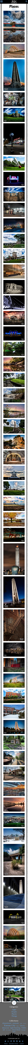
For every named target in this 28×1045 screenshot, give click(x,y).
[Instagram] (14, 1041)
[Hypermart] (14, 26)
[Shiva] (14, 535)
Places (14, 1014)
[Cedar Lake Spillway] (14, 395)
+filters (14, 9)
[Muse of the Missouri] (14, 948)
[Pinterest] (11, 1041)
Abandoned (6, 1023)
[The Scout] (14, 225)
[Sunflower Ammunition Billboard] (14, 681)
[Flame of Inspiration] (14, 559)
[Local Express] (14, 665)
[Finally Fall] (14, 519)
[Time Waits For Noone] (14, 139)
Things (14, 1016)
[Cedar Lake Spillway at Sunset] (14, 364)
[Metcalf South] (14, 271)
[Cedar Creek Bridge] (14, 349)
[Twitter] (5, 1041)
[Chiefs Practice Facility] (14, 504)
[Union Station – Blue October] (14, 333)
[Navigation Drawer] (2, 2)
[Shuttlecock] (14, 163)
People (14, 1012)
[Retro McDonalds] (14, 917)
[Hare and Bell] (14, 712)
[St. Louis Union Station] (14, 457)
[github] (17, 1041)
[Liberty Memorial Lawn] (14, 488)
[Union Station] (14, 789)
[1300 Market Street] (14, 287)
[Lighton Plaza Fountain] (14, 758)
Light (14, 1010)
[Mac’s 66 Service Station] (14, 210)
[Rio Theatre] (14, 179)
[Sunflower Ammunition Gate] (14, 773)
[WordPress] (19, 1041)
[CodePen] (22, 1041)
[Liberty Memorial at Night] (14, 893)
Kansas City (9, 1025)
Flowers (24, 1023)
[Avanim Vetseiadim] (14, 727)
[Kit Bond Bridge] (14, 411)
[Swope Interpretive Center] (14, 256)
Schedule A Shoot (13, 1043)
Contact (22, 1043)
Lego (17, 1025)
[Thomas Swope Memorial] (14, 995)
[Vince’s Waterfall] (14, 442)
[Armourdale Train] (14, 860)
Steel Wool (16, 1030)
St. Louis (8, 1030)
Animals (15, 1023)
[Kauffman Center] (14, 51)
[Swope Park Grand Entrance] (14, 194)
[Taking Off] (14, 473)
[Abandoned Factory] (14, 99)
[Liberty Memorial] (14, 75)
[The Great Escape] (14, 625)
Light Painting (15, 1028)
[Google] (8, 1041)
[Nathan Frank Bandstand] (14, 650)
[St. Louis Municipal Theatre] (14, 979)
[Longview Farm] (14, 318)
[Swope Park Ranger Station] (14, 742)
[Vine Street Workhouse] (14, 115)
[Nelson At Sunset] (14, 804)
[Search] (26, 2)
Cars (21, 1023)
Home (6, 1043)
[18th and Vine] (14, 696)
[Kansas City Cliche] (14, 820)
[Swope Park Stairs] (14, 380)
